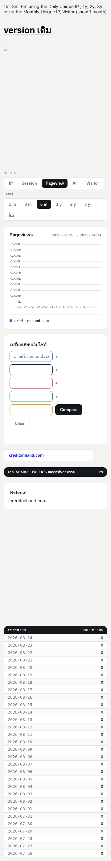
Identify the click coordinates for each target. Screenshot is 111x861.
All (75, 183)
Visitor (92, 183)
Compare (68, 409)
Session (29, 183)
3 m (28, 204)
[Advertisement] (55, 110)
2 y (73, 204)
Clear (20, 423)
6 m (43, 204)
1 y (59, 204)
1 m (12, 204)
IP (11, 183)
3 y (87, 204)
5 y (11, 214)
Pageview (55, 183)
